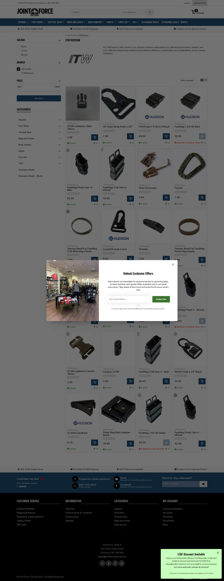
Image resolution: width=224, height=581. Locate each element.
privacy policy (158, 308)
